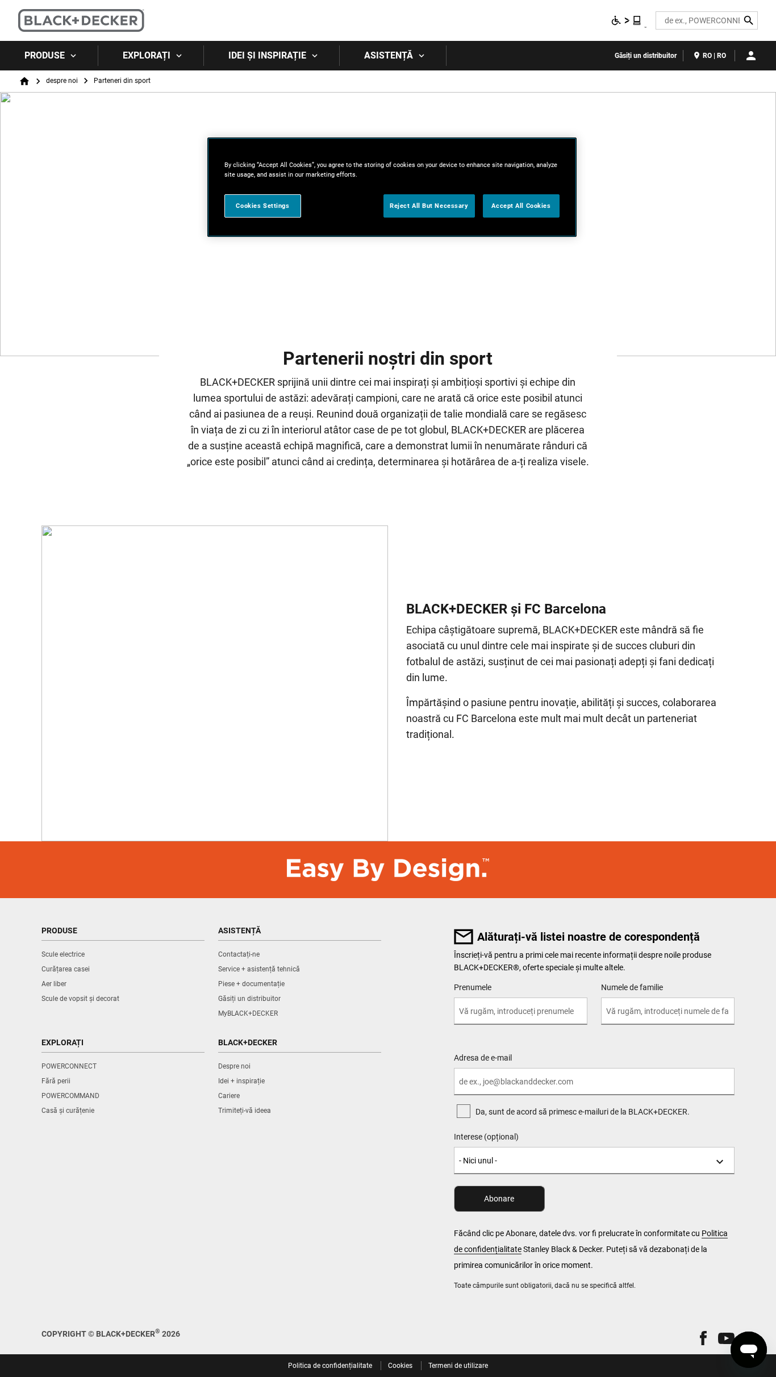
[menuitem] (49, 55)
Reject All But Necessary (429, 206)
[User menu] (751, 55)
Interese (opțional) (486, 1136)
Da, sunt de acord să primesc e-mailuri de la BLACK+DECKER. (582, 1111)
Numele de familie (632, 987)
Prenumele (472, 987)
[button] (703, 1338)
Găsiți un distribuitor (646, 56)
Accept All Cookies (520, 206)
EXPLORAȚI (146, 55)
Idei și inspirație (267, 55)
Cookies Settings (262, 206)
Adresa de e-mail (483, 1057)
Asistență (388, 55)
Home (24, 81)
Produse (44, 55)
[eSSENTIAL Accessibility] (626, 20)
